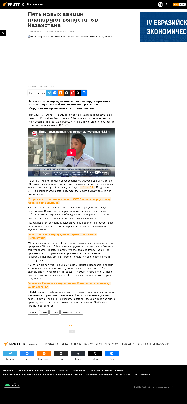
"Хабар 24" (87, 187)
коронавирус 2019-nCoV (72, 312)
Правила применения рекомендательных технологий (102, 374)
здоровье (54, 312)
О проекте (8, 370)
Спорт (99, 344)
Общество (33, 312)
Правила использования (30, 370)
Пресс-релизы (79, 370)
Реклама (63, 370)
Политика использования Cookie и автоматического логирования (37, 374)
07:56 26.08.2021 (36, 31)
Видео (65, 344)
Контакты (51, 370)
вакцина (44, 312)
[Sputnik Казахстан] (14, 7)
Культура (88, 344)
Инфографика (111, 344)
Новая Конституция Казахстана (153, 344)
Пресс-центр (127, 344)
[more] (3, 33)
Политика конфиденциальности (106, 370)
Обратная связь (142, 374)
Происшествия (51, 344)
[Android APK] (12, 385)
